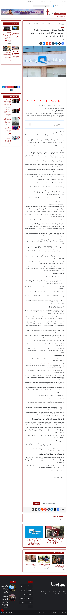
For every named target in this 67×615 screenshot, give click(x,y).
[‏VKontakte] (39, 509)
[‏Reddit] (47, 43)
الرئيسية (61, 23)
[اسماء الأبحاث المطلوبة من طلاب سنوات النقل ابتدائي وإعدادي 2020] (15, 111)
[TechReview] (56, 13)
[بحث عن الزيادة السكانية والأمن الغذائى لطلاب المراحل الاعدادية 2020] (15, 128)
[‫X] (59, 43)
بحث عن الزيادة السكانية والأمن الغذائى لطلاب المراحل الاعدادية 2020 (8, 130)
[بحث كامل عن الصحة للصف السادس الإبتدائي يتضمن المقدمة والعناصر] (15, 138)
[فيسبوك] (62, 43)
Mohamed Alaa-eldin (59, 39)
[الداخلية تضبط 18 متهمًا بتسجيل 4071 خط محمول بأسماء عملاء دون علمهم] (15, 48)
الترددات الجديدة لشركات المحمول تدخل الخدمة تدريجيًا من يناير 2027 (4, 588)
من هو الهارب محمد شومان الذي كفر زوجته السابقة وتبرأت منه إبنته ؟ (30, 564)
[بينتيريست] (50, 43)
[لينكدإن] (56, 43)
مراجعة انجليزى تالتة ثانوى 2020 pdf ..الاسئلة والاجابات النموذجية (44, 566)
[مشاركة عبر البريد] (40, 43)
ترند (58, 23)
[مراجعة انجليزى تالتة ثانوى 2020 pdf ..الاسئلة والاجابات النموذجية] (44, 559)
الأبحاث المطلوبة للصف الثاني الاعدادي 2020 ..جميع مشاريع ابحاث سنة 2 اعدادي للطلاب (7, 103)
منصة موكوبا (40, 612)
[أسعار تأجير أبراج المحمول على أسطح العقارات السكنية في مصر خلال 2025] (15, 121)
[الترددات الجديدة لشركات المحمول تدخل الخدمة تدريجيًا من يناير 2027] (15, 28)
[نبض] (53, 6)
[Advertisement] (44, 88)
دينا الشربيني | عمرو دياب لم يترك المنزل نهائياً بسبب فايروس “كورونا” (59, 566)
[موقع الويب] (62, 519)
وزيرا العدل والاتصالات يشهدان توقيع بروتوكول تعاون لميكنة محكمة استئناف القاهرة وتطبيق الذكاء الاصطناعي (7, 37)
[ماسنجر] (44, 43)
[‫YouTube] (9, 87)
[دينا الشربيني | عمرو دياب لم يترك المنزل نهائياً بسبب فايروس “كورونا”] (58, 559)
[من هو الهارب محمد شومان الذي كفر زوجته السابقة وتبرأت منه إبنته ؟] (30, 558)
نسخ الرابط (36, 503)
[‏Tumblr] (53, 43)
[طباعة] (33, 509)
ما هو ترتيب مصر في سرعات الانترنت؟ (56, 474)
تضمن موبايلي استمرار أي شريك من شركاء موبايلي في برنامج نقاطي (47, 363)
